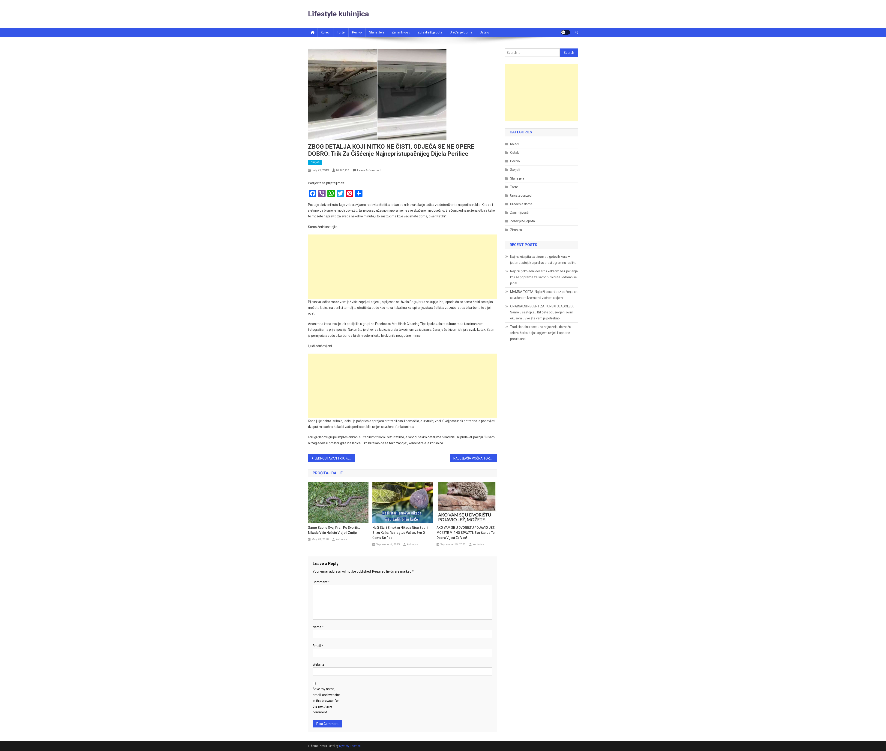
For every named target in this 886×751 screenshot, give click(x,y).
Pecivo (357, 32)
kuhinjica (343, 170)
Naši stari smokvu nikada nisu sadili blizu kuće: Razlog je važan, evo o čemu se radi (400, 533)
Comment (321, 582)
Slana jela (376, 32)
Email (318, 646)
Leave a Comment (369, 170)
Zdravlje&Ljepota (522, 221)
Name (318, 627)
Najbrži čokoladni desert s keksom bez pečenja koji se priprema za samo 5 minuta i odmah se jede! (544, 277)
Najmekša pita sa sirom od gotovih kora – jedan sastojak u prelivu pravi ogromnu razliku (543, 259)
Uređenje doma (461, 32)
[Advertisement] (402, 266)
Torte (341, 32)
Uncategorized (521, 195)
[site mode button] (565, 32)
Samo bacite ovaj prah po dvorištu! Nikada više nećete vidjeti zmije (334, 530)
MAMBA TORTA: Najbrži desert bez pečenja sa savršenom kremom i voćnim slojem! (544, 295)
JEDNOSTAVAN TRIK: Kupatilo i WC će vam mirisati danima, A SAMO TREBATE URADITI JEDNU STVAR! (334, 458)
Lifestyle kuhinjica (338, 13)
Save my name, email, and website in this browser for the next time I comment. (326, 700)
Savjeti (315, 162)
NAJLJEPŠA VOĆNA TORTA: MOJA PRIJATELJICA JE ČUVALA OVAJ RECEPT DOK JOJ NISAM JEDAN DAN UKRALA (475, 458)
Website (318, 664)
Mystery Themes (350, 746)
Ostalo (484, 32)
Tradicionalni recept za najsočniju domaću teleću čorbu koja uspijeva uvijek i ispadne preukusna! (540, 333)
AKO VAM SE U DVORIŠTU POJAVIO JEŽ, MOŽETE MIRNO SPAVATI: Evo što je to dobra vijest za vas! (466, 533)
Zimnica (516, 230)
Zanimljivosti (401, 32)
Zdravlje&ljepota (430, 32)
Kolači (325, 32)
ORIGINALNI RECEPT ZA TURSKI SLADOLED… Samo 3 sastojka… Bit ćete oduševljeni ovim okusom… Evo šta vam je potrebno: (542, 312)
